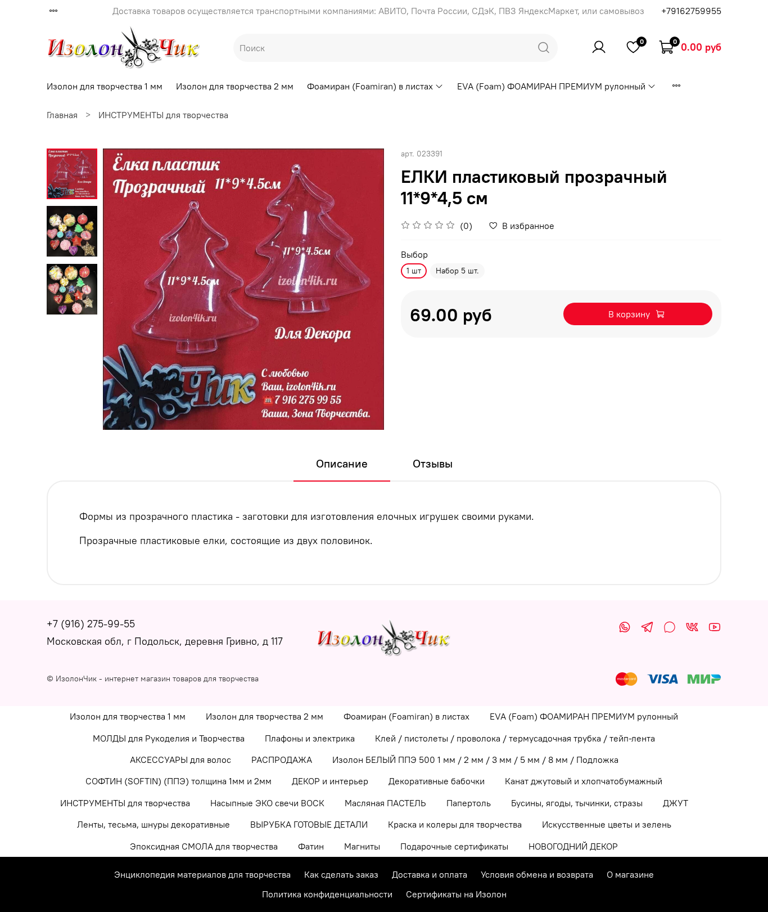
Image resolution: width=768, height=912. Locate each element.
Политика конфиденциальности (327, 894)
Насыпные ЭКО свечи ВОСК (267, 802)
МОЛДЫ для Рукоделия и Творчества (169, 738)
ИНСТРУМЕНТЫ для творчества (163, 114)
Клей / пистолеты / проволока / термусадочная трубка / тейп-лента (515, 738)
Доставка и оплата (429, 874)
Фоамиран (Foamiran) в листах (370, 86)
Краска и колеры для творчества (455, 824)
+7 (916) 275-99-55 (91, 623)
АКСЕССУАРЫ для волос (180, 759)
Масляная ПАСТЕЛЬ (385, 802)
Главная (62, 114)
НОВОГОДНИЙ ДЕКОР (573, 846)
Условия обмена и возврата (537, 874)
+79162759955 (691, 10)
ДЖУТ (675, 802)
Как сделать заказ (341, 874)
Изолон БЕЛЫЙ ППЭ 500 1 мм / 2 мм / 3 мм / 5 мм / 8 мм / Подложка (475, 759)
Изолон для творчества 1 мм (104, 86)
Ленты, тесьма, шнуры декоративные (153, 824)
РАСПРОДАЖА (281, 759)
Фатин (311, 846)
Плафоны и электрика (310, 738)
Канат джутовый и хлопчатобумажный (583, 781)
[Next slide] (361, 289)
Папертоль (468, 802)
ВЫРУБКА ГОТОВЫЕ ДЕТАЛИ (309, 824)
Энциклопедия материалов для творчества (202, 874)
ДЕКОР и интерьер (330, 781)
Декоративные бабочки (436, 781)
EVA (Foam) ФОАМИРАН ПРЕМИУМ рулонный (551, 86)
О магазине (630, 874)
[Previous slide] (125, 289)
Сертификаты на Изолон (456, 894)
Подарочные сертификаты (454, 846)
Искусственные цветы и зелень (606, 824)
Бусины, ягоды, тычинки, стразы (577, 802)
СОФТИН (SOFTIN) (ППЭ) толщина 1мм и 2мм (178, 781)
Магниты (362, 846)
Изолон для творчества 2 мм (234, 86)
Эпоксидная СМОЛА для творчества (204, 846)
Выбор (414, 254)
